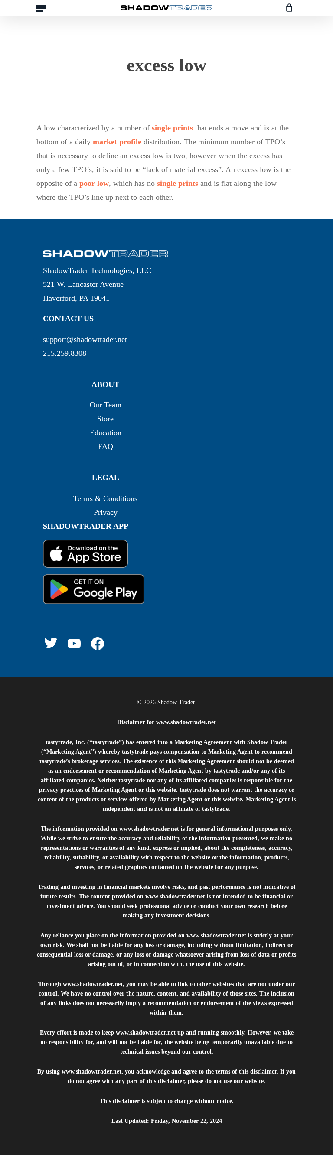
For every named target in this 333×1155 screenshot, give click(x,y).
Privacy (106, 512)
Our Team (105, 404)
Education (105, 432)
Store (105, 418)
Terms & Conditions (105, 498)
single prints (172, 128)
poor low (94, 183)
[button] (41, 7)
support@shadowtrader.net (85, 339)
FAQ (105, 446)
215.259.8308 (64, 353)
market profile (117, 141)
